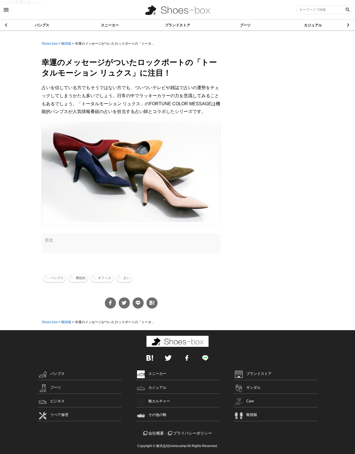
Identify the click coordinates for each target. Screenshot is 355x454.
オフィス (104, 278)
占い (126, 278)
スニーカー (110, 25)
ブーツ (245, 25)
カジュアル (313, 25)
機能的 (81, 278)
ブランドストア (177, 25)
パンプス (42, 25)
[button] (348, 25)
